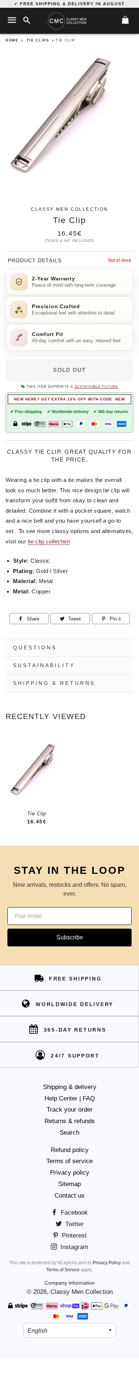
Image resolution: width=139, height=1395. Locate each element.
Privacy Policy (107, 1262)
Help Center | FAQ (69, 1098)
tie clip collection (49, 541)
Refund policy (70, 1149)
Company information (69, 1283)
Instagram (73, 1247)
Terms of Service (63, 1269)
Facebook (73, 1212)
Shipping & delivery (69, 1087)
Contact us (69, 1195)
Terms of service (69, 1161)
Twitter (73, 1224)
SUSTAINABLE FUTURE (96, 387)
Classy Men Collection (81, 1291)
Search (69, 1132)
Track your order (70, 1109)
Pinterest (73, 1235)
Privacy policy (69, 1172)
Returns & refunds (69, 1121)
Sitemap (69, 1184)
